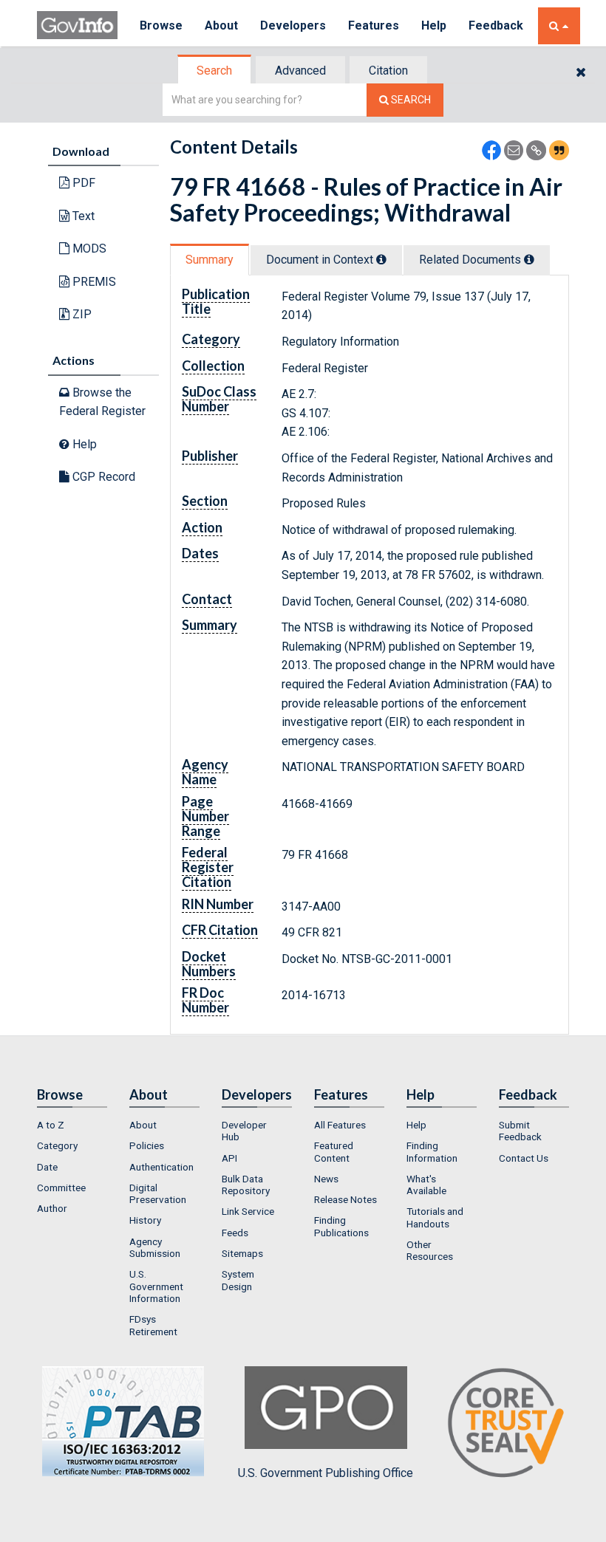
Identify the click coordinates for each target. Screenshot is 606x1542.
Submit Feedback (520, 1130)
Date (47, 1167)
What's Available (426, 1184)
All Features (340, 1125)
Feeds (235, 1232)
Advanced (300, 71)
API (229, 1158)
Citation (388, 71)
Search (214, 71)
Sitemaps (242, 1253)
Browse (161, 25)
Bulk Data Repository (246, 1184)
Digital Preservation (157, 1193)
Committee (61, 1187)
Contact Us (523, 1158)
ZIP (80, 314)
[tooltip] (381, 259)
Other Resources (429, 1250)
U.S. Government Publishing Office (325, 1473)
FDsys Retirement (153, 1325)
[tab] (215, 70)
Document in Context (321, 260)
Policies (146, 1145)
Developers (293, 25)
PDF (82, 183)
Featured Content (333, 1151)
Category (57, 1145)
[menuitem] (72, 1124)
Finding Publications (341, 1226)
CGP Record (102, 477)
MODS (87, 248)
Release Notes (345, 1199)
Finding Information (431, 1151)
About (221, 25)
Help (433, 25)
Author (52, 1208)
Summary (209, 260)
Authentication (161, 1167)
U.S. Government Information (156, 1286)
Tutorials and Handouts (434, 1217)
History (145, 1220)
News (326, 1179)
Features (373, 25)
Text (82, 216)
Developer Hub (244, 1130)
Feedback (496, 25)
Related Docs (471, 260)
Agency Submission (154, 1247)
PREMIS (92, 282)
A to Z (50, 1125)
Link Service (248, 1211)
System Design (238, 1280)
